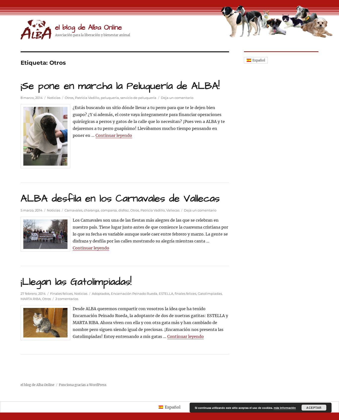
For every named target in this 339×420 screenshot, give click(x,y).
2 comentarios (66, 299)
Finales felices (61, 294)
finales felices (185, 294)
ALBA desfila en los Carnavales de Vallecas (120, 199)
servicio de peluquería (138, 98)
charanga (91, 210)
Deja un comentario (177, 98)
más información (285, 408)
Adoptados (100, 294)
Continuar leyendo (114, 135)
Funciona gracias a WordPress (82, 385)
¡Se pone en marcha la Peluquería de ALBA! (120, 86)
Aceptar (314, 407)
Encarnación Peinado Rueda (134, 294)
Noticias (53, 98)
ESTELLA (166, 294)
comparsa (109, 210)
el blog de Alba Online (88, 27)
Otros (69, 98)
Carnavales (73, 210)
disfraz (123, 210)
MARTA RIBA (31, 299)
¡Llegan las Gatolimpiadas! (76, 282)
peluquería (110, 98)
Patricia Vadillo (87, 98)
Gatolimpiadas (210, 294)
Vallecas (172, 210)
